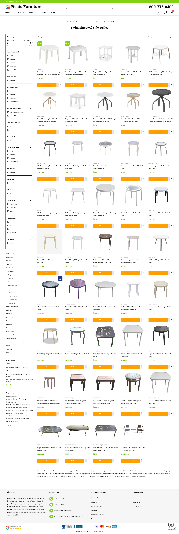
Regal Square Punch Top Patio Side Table (104, 355)
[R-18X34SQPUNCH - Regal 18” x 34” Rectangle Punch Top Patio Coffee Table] (105, 429)
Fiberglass (12, 63)
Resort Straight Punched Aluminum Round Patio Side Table (133, 261)
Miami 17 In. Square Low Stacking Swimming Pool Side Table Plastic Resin (48, 74)
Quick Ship (9, 349)
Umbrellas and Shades (12, 306)
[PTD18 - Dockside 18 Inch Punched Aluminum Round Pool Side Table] (133, 288)
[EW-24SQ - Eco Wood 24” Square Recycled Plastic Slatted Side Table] (105, 382)
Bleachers (9, 324)
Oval (11, 222)
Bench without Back (11, 396)
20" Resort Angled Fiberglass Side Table (160, 261)
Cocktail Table (13, 204)
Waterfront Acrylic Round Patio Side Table (133, 167)
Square (12, 229)
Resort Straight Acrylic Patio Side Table (76, 261)
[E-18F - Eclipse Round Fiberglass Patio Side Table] (161, 194)
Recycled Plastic (14, 70)
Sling (9, 275)
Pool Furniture (10, 268)
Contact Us (94, 498)
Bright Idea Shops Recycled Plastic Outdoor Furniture (18, 375)
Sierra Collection (23, 416)
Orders (135, 498)
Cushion (10, 289)
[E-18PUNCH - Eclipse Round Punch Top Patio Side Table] (161, 288)
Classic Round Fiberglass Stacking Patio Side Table (104, 214)
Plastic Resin (13, 66)
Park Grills (9, 310)
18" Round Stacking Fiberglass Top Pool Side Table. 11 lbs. (160, 73)
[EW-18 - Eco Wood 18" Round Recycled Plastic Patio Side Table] (133, 382)
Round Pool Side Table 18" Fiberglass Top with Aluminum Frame (105, 120)
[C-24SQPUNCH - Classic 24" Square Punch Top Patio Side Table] (161, 382)
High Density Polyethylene (22, 407)
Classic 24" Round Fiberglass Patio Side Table (104, 308)
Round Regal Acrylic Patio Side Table (49, 354)
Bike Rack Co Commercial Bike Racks (16, 371)
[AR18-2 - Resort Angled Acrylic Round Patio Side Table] (161, 147)
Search (68, 7)
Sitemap (94, 519)
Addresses (136, 502)
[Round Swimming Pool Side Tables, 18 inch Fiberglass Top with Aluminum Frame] (49, 100)
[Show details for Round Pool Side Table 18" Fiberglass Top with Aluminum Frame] (105, 100)
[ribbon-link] (39, 43)
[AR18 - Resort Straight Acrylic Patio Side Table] (77, 241)
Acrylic (11, 55)
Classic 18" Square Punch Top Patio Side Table (132, 355)
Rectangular (13, 232)
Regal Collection (18, 413)
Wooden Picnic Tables (12, 421)
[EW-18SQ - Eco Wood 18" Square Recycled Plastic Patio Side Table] (77, 382)
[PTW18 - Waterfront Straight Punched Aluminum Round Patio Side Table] (49, 382)
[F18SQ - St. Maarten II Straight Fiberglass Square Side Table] (77, 194)
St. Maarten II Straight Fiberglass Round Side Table (48, 214)
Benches (8, 261)
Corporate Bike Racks (25, 405)
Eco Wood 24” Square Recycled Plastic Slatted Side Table (103, 402)
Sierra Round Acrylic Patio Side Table (77, 354)
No (10, 126)
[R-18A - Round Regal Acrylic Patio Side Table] (49, 335)
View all (8, 385)
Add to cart (46, 85)
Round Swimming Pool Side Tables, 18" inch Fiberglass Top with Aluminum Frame (49, 121)
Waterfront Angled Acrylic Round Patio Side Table (104, 167)
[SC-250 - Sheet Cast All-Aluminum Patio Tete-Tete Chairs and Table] (133, 429)
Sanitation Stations (11, 338)
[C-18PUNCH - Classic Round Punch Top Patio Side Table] (77, 288)
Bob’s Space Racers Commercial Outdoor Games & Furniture (19, 380)
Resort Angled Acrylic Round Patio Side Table (160, 167)
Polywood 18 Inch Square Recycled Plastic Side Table (76, 120)
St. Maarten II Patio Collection (15, 419)
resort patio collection (12, 416)
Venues (8, 345)
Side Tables (13, 299)
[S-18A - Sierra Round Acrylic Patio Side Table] (77, 335)
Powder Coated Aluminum (17, 112)
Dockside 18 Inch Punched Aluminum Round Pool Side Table (133, 308)
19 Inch (12, 243)
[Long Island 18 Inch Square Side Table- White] (105, 53)
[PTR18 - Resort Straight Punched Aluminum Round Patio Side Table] (133, 241)
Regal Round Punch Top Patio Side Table (160, 355)
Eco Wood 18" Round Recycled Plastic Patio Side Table (131, 402)
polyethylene (9, 413)
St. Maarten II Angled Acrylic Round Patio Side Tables (49, 167)
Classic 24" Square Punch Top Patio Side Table (160, 402)
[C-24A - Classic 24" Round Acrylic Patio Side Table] (49, 288)
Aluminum (12, 59)
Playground (9, 321)
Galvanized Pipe (10, 407)
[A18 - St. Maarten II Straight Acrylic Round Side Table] (77, 147)
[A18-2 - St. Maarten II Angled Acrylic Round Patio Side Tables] (49, 147)
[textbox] (91, 7)
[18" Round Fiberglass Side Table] (161, 53)
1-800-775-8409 (160, 6)
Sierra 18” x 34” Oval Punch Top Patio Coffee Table (77, 449)
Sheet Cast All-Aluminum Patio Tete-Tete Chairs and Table (133, 449)
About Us (94, 502)
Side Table (12, 211)
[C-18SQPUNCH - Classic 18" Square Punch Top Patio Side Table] (133, 335)
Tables (10, 292)
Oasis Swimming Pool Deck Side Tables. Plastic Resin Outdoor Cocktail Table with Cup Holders (76, 74)
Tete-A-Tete (13, 183)
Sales (7, 352)
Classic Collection (12, 404)
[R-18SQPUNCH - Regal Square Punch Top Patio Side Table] (105, 335)
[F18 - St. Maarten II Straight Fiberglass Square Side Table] (49, 194)
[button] (172, 530)
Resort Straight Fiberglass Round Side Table (48, 261)
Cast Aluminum (14, 91)
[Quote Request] (166, 13)
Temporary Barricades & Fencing (15, 342)
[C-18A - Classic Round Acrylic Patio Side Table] (133, 194)
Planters (8, 328)
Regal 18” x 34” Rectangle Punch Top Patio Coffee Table (105, 449)
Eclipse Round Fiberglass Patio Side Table (160, 214)
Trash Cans (9, 264)
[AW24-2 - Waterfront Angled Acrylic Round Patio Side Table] (105, 147)
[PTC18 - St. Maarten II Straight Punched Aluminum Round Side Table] (105, 241)
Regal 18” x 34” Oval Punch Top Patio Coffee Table (49, 449)
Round (11, 225)
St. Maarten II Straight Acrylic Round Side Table (77, 167)
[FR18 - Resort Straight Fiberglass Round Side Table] (49, 241)
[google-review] (13, 529)
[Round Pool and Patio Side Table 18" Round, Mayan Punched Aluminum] (161, 100)
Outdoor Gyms (10, 331)
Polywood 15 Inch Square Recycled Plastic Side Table (104, 73)
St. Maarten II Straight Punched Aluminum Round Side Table (103, 261)
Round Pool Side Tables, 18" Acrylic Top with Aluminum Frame (132, 120)
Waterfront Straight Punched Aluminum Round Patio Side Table (48, 402)
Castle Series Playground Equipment (17, 400)
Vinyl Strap (11, 271)
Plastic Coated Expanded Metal (24, 410)
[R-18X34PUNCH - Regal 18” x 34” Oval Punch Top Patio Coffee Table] (49, 429)
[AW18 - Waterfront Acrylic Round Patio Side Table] (133, 147)
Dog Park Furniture (11, 317)
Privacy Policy (95, 510)
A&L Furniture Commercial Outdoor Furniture (18, 367)
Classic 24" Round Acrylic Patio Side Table (49, 308)
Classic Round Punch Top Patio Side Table (77, 308)
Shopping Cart (138, 506)
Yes (10, 130)
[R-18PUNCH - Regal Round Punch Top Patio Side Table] (161, 335)
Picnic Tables (9, 257)
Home (64, 22)
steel (27, 418)
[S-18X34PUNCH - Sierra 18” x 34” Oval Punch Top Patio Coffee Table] (77, 429)
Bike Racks (9, 314)
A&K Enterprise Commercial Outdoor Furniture (18, 364)
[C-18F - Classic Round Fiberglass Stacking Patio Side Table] (105, 194)
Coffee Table (13, 207)
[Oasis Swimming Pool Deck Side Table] (77, 53)
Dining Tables (13, 296)
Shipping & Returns (97, 515)
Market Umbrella (10, 410)
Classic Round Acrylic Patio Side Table (131, 214)
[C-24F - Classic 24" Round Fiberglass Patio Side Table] (105, 288)
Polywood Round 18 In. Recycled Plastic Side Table (131, 73)
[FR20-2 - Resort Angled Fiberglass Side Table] (161, 241)
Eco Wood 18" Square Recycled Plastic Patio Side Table (75, 402)
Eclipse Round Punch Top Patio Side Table (160, 308)
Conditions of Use (97, 506)
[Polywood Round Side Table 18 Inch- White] (133, 53)
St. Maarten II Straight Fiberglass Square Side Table (76, 214)
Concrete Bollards (11, 335)
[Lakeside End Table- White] (77, 100)
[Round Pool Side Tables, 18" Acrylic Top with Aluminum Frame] (133, 100)
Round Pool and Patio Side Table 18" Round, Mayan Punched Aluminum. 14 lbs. (161, 121)
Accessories (11, 303)
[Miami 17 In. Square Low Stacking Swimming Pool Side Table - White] (49, 53)
